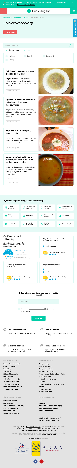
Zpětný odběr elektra (11, 413)
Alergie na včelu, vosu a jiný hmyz (51, 384)
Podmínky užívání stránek (50, 434)
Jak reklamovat (9, 403)
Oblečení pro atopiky (12, 215)
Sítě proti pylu (66, 224)
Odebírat (38, 318)
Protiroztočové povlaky (67, 207)
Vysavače (65, 215)
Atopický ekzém (45, 376)
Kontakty (42, 403)
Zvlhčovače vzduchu (48, 207)
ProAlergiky (7, 17)
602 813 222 (43, 420)
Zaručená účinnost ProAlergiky (50, 405)
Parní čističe (12, 224)
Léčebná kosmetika (29, 224)
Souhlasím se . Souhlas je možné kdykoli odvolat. (40, 310)
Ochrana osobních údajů (48, 408)
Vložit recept (10, 32)
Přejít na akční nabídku (26, 5)
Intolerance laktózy (46, 371)
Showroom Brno (9, 410)
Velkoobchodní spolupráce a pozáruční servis (38, 430)
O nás (41, 400)
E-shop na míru (34, 438)
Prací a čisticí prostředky (12, 386)
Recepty (17, 17)
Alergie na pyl (44, 364)
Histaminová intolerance (48, 379)
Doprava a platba (10, 400)
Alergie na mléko (45, 366)
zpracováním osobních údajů (38, 308)
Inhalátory (29, 215)
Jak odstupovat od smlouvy (13, 405)
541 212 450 (55, 420)
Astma (41, 386)
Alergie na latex (45, 389)
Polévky (26, 17)
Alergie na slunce (45, 391)
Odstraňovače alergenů (49, 215)
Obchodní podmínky (11, 408)
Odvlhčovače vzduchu (30, 207)
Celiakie (42, 381)
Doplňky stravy (46, 224)
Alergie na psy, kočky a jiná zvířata (52, 374)
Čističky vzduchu (11, 207)
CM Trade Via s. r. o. (33, 427)
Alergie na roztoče (46, 369)
